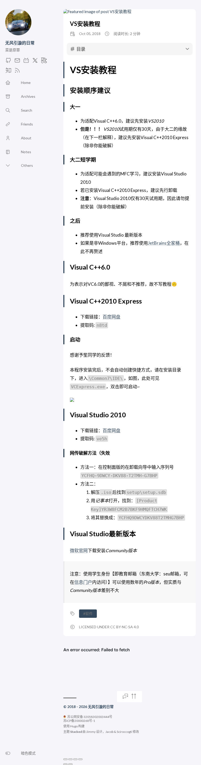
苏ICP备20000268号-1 (79, 721)
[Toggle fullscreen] (75, 759)
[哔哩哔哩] (26, 61)
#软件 (88, 613)
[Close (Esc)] (65, 759)
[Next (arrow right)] (70, 764)
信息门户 (83, 582)
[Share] (70, 759)
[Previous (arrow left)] (65, 764)
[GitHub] (8, 61)
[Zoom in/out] (80, 759)
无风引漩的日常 (20, 42)
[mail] (17, 61)
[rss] (17, 71)
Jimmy (91, 732)
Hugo (74, 726)
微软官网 (79, 550)
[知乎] (8, 71)
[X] (35, 61)
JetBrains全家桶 (164, 243)
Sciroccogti (124, 732)
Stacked (76, 732)
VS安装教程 (85, 23)
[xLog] (44, 61)
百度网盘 (111, 316)
